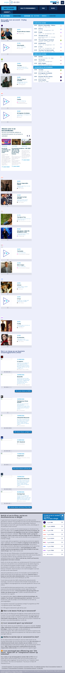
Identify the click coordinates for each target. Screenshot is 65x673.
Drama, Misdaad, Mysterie (24, 384)
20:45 (18, 111)
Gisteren (6, 16)
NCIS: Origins (20, 265)
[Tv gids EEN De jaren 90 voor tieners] (8, 40)
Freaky (19, 323)
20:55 (18, 29)
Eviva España (20, 45)
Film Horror (21, 327)
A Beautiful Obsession (23, 417)
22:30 (18, 263)
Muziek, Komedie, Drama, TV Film (23, 458)
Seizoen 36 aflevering (21, 100)
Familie (19, 99)
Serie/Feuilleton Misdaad (23, 254)
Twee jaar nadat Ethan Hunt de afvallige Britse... (23, 186)
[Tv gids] (8, 413)
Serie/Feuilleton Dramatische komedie (22, 103)
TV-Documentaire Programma (15, 668)
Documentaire (21, 410)
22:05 (18, 77)
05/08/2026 (20, 492)
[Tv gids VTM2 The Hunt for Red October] (8, 206)
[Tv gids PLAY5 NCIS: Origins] (8, 274)
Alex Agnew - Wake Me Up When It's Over (23, 231)
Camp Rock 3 (20, 455)
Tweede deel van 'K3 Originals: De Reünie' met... (24, 115)
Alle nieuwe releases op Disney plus (22, 468)
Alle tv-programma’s (28, 8)
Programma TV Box (28, 666)
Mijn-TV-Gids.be (49, 671)
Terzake (19, 65)
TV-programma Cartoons (30, 668)
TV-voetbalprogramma (39, 666)
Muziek (19, 117)
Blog (53, 8)
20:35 (18, 181)
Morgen (27, 16)
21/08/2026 (20, 359)
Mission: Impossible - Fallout (23, 184)
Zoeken (6, 12)
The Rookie (20, 251)
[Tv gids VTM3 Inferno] (8, 294)
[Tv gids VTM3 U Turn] (8, 308)
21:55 (18, 43)
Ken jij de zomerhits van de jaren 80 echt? (6, 150)
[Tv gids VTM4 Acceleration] (8, 346)
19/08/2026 (20, 415)
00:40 (18, 229)
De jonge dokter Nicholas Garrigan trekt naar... (22, 82)
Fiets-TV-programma (51, 666)
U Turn (19, 298)
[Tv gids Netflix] (8, 372)
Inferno (19, 285)
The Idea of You (21, 217)
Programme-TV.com (28, 671)
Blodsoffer (20, 376)
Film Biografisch (21, 84)
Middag (44, 15)
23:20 (18, 195)
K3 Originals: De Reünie (23, 113)
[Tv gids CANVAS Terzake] (8, 74)
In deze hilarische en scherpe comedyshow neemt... (23, 234)
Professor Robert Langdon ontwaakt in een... (22, 287)
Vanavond (17, 16)
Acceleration (20, 337)
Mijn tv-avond (9, 8)
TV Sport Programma (7, 666)
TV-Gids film (40, 668)
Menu (62, 2)
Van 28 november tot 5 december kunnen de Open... (23, 67)
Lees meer (6, 166)
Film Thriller (21, 188)
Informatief (20, 69)
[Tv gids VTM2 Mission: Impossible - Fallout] (8, 192)
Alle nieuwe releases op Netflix (23, 391)
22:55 (18, 296)
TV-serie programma (18, 666)
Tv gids (50, 522)
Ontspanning (21, 33)
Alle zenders (50, 554)
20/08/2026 (20, 374)
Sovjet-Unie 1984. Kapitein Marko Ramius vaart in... (22, 200)
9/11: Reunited (21, 442)
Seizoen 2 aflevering (21, 266)
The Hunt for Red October (21, 197)
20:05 (18, 97)
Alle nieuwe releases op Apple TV (22, 432)
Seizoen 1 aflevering (21, 46)
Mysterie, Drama (22, 501)
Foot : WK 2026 (26, 148)
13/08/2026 (20, 453)
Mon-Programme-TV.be (39, 671)
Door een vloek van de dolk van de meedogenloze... (23, 326)
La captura (20, 361)
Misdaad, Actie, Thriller (23, 369)
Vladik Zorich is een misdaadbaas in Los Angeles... (23, 339)
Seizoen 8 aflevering (21, 252)
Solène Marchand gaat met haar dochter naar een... (24, 219)
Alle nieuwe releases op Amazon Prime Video (20, 507)
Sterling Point (21, 494)
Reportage (20, 48)
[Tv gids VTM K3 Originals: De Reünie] (8, 122)
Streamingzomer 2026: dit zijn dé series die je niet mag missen (17, 151)
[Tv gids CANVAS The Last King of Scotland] (8, 88)
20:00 (18, 63)
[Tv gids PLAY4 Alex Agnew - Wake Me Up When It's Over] (8, 240)
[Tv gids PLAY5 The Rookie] (8, 260)
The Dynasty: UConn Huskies (22, 401)
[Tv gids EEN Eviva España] (8, 54)
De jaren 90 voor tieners (23, 31)
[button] (29, 136)
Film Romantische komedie (24, 221)
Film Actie (20, 288)
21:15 (18, 215)
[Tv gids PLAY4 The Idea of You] (8, 226)
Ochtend (36, 15)
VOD (43, 8)
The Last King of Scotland (21, 80)
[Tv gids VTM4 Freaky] (8, 333)
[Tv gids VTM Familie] (8, 108)
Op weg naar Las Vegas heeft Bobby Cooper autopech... (23, 301)
